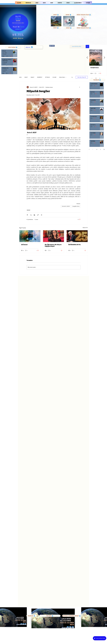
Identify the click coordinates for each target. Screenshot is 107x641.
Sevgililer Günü (75, 206)
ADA (20, 77)
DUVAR (54, 77)
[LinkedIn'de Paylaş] (34, 215)
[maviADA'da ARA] (87, 46)
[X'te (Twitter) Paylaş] (31, 215)
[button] (72, 77)
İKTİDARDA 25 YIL (74, 244)
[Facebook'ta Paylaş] (27, 215)
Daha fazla (62, 77)
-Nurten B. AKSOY (66, 206)
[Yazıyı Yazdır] (41, 215)
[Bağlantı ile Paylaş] (38, 215)
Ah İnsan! (24, 244)
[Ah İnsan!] (29, 236)
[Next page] (100, 149)
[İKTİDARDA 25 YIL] (77, 236)
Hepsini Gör (85, 227)
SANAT (32, 77)
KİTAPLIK (47, 77)
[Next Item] (104, 57)
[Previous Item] (87, 57)
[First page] (89, 149)
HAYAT (26, 77)
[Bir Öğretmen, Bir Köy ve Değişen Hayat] (53, 236)
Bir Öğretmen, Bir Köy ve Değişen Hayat (53, 245)
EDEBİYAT (39, 77)
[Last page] (104, 149)
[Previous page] (92, 149)
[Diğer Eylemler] (79, 87)
